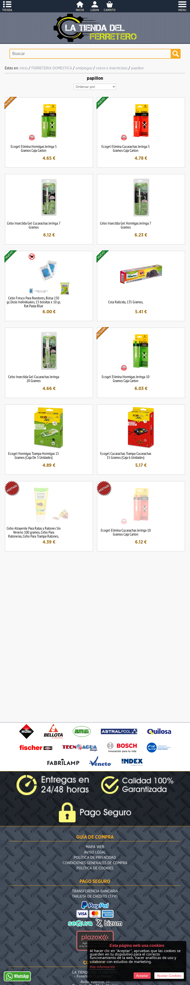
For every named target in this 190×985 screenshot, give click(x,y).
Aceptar (142, 976)
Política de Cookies (94, 868)
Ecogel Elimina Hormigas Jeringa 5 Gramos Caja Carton (34, 148)
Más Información (102, 967)
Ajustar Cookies (169, 976)
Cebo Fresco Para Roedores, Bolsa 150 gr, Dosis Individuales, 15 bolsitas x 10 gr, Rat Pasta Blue (34, 301)
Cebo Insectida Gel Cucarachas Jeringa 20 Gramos (33, 378)
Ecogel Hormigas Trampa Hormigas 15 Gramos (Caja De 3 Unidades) (33, 455)
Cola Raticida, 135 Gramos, (125, 301)
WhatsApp (21, 976)
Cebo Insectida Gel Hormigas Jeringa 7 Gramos (125, 225)
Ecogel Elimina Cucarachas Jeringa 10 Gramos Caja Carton (126, 532)
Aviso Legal (95, 852)
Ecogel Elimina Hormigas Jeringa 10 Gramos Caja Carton (125, 378)
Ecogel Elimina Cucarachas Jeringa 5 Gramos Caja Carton (125, 148)
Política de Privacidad (95, 857)
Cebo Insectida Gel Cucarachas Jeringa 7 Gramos (33, 225)
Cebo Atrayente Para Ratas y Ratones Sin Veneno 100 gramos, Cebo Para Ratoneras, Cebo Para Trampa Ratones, (34, 532)
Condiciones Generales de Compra (95, 863)
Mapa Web (95, 847)
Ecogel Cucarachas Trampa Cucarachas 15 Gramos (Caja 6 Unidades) (125, 455)
